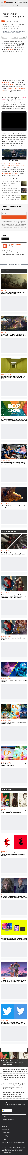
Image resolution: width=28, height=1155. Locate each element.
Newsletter (23, 37)
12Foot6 (16, 173)
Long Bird (11, 84)
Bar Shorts (20, 43)
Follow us (16, 37)
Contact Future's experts (8, 1119)
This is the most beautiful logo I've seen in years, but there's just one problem (14, 1077)
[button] (26, 2)
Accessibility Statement (7, 1136)
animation (10, 49)
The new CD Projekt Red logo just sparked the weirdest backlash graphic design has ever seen (14, 1086)
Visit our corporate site (13, 1105)
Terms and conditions (7, 1123)
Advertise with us (6, 1132)
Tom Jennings (7, 86)
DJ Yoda (9, 88)
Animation (5, 239)
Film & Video (13, 10)
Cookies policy (5, 1129)
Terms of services (19, 221)
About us (4, 1116)
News (3, 20)
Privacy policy (5, 1126)
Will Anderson (5, 82)
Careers (4, 1139)
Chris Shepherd (6, 173)
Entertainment (5, 10)
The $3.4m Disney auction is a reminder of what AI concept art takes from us (13, 1062)
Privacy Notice (21, 222)
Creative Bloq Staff (12, 20)
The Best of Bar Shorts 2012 (10, 80)
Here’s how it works (16, 32)
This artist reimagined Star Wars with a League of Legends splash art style (15, 1070)
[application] (14, 120)
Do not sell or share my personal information (13, 1142)
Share (5, 37)
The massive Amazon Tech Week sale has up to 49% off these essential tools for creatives (13, 1094)
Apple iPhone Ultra (14, 6)
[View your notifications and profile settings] (15, 2)
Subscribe (20, 2)
